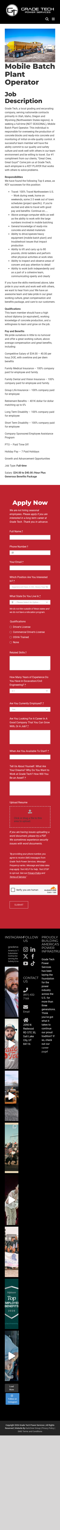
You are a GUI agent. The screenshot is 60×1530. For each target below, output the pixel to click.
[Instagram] (25, 949)
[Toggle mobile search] (47, 19)
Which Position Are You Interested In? (29, 579)
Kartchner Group (33, 1428)
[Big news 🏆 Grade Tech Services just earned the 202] (11, 1304)
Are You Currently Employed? (27, 703)
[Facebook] (32, 956)
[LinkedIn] (32, 949)
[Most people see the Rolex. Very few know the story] (11, 1356)
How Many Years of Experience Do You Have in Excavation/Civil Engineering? (29, 681)
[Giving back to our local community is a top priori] (11, 1252)
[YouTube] (25, 963)
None (16, 642)
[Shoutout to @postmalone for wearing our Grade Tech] (11, 1200)
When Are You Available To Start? (29, 751)
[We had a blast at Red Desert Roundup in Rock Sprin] (11, 1148)
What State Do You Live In (25, 596)
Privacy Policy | (48, 1428)
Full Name (16, 531)
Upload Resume (18, 802)
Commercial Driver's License (29, 632)
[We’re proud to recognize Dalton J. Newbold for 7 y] (11, 992)
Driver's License (21, 626)
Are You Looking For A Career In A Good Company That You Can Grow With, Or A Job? (30, 722)
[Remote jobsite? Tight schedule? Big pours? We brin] (11, 1044)
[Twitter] (25, 956)
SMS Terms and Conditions (30, 1431)
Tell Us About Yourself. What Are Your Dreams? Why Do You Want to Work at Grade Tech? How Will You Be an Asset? (29, 772)
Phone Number (19, 546)
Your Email (17, 561)
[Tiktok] (32, 963)
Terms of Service (18, 877)
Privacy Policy (34, 873)
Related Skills (18, 652)
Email (26, 1011)
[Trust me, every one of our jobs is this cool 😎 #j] (11, 1096)
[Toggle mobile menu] (53, 19)
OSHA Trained (21, 637)
